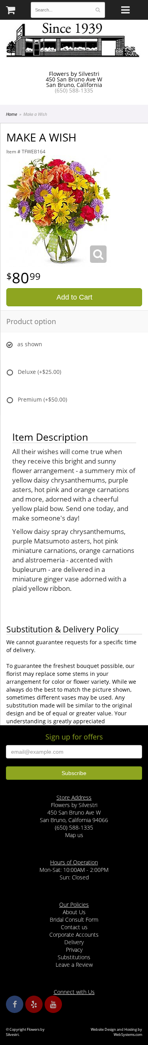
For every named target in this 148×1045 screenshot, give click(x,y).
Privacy (74, 949)
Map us (74, 835)
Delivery (74, 942)
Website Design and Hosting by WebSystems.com (116, 1032)
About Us (74, 912)
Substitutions (74, 957)
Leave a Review (74, 964)
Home (11, 114)
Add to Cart (74, 297)
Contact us (74, 927)
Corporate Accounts (74, 934)
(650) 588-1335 (74, 90)
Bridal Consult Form (74, 919)
